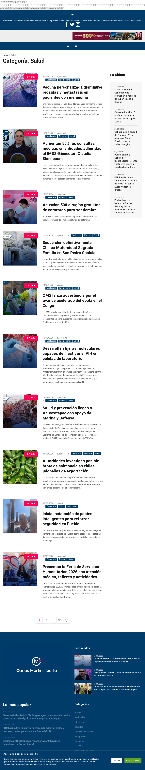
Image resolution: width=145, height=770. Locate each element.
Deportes (78, 726)
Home (5, 55)
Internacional (65, 80)
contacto (63, 76)
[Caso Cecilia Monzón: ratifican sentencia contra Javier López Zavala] (82, 674)
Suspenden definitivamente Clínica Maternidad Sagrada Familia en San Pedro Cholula (69, 248)
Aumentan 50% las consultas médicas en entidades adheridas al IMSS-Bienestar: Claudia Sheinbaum (72, 151)
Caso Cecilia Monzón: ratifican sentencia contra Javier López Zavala (94, 20)
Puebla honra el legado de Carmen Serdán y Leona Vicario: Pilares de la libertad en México (124, 206)
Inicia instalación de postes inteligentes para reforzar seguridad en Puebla (67, 519)
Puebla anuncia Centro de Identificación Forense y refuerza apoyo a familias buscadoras (125, 161)
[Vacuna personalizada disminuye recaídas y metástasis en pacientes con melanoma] (20, 90)
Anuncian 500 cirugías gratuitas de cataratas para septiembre (72, 207)
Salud (76, 80)
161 (59, 620)
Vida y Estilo (80, 736)
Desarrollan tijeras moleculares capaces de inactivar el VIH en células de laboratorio (71, 354)
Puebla (62, 197)
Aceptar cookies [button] (133, 760)
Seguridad (71, 506)
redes (61, 235)
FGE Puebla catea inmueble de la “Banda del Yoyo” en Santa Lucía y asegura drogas (125, 184)
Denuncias (79, 741)
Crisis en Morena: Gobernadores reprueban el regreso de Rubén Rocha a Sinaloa (125, 96)
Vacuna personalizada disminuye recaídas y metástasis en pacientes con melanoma (72, 92)
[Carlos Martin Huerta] (36, 666)
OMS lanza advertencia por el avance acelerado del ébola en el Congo (72, 301)
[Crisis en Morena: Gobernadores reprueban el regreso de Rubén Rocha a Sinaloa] (82, 660)
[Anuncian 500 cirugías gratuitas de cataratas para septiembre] (20, 207)
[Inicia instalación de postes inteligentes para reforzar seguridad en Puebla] (20, 516)
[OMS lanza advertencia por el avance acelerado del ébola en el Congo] (20, 298)
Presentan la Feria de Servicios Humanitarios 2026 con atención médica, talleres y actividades (72, 572)
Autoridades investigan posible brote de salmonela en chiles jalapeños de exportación (71, 466)
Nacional (63, 136)
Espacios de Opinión (83, 731)
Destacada (51, 80)
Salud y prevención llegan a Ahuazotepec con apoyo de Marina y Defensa (67, 413)
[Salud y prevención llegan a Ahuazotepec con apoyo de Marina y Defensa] (20, 411)
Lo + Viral (78, 746)
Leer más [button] (117, 760)
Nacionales (79, 717)
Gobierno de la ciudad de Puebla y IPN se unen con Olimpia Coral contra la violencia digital (125, 138)
